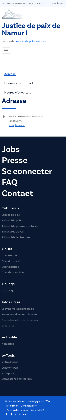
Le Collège (8, 290)
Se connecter (27, 171)
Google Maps (17, 125)
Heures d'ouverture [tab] (17, 92)
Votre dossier (10, 362)
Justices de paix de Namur (30, 41)
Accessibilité (37, 410)
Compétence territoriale (17, 379)
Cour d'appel (9, 255)
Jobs (11, 149)
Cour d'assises (10, 267)
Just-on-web (10, 367)
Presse (14, 160)
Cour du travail (10, 261)
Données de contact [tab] (18, 83)
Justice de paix (11, 215)
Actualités (8, 344)
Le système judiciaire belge (18, 309)
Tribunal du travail (12, 231)
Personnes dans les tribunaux (19, 314)
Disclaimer (12, 405)
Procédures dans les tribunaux (20, 320)
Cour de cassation (13, 272)
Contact (17, 193)
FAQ (9, 182)
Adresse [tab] (10, 74)
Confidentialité (29, 405)
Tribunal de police (12, 220)
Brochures (58, 3)
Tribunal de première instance (20, 226)
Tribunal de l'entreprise (16, 237)
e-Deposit (8, 373)
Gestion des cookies (17, 410)
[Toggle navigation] (6, 50)
